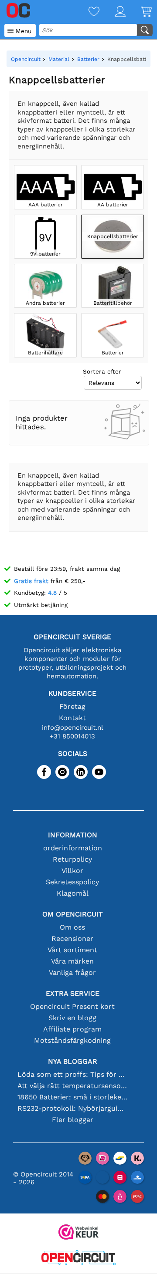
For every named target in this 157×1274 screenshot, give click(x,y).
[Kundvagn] (139, 12)
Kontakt (72, 718)
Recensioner (72, 938)
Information (72, 835)
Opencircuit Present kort (72, 1006)
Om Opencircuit (72, 914)
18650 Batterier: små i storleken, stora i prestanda (72, 1097)
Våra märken (72, 961)
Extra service (72, 993)
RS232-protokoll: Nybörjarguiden (72, 1108)
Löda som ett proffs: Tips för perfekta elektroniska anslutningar (72, 1074)
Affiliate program (72, 1029)
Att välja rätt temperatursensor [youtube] (72, 1086)
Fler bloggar (72, 1120)
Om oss (72, 927)
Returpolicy (72, 859)
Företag (72, 706)
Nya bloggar (72, 1061)
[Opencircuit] (78, 1258)
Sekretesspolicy (72, 882)
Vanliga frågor (72, 972)
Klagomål (73, 893)
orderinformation (72, 848)
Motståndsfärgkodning (72, 1040)
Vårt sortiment (72, 950)
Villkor (72, 870)
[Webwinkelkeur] (78, 1232)
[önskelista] (86, 12)
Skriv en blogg (72, 1018)
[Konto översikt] (112, 12)
